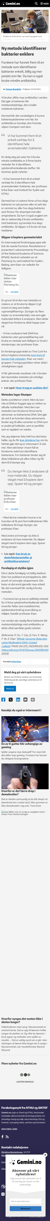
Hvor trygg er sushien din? (32, 387)
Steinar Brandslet (13, 89)
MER (46, 3)
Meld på (10, 688)
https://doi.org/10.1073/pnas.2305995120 (24, 649)
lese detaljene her (30, 440)
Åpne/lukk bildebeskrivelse (25, 37)
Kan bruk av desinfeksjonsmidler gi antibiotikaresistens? (18, 557)
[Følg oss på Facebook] (2, 1136)
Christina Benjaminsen (12, 1152)
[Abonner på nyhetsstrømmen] (7, 1136)
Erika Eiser (16, 661)
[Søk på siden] (36, 3)
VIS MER (14, 292)
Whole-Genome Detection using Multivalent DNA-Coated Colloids (24, 642)
